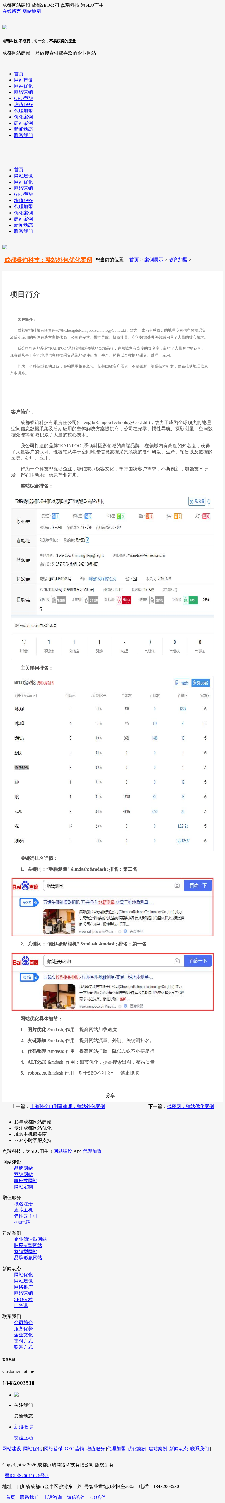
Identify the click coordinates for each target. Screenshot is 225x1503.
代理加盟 (23, 110)
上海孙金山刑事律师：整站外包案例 (67, 1106)
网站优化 (23, 86)
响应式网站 (26, 1180)
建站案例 (23, 123)
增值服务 (23, 104)
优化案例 (23, 116)
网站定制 (23, 1186)
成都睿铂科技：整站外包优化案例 (48, 260)
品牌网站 (23, 1168)
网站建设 (23, 79)
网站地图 (31, 11)
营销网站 (23, 1174)
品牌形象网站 (28, 1257)
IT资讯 (21, 1305)
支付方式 (23, 1340)
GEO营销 (23, 98)
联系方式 (23, 1347)
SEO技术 (23, 1299)
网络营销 (23, 92)
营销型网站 (26, 1251)
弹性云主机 (26, 1216)
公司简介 (23, 1322)
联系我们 (23, 135)
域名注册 (23, 1203)
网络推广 (23, 1287)
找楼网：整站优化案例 (190, 1106)
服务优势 (23, 1328)
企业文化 (23, 1334)
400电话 (22, 1222)
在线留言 (11, 11)
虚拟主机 (23, 1209)
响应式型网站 (28, 1245)
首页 (18, 73)
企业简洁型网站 (30, 1239)
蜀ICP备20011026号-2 (27, 1475)
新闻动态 (23, 129)
